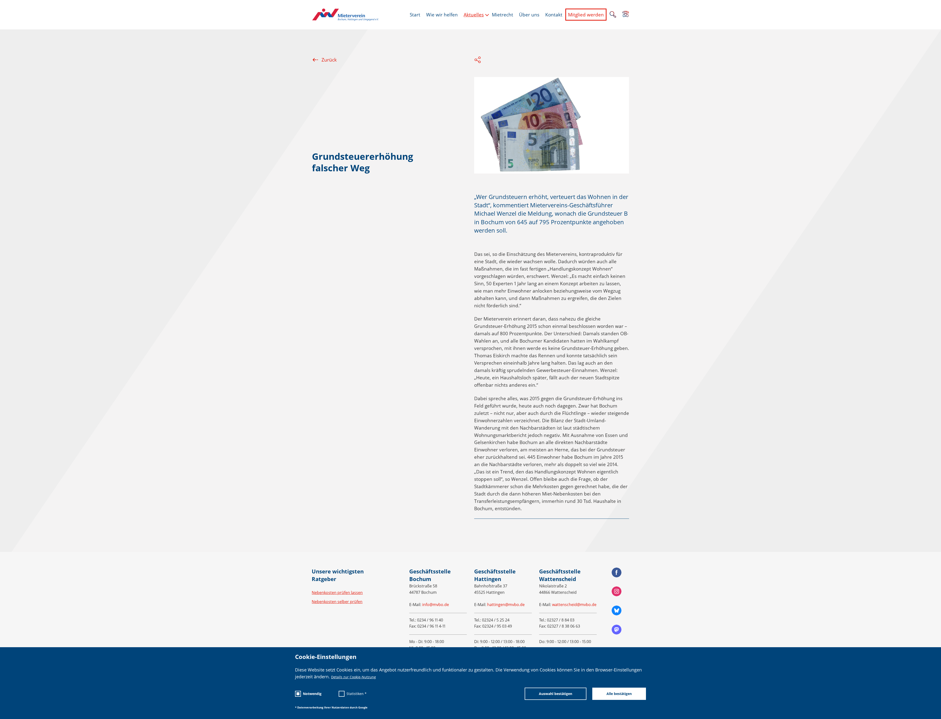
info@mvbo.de (435, 604)
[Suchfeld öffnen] (612, 15)
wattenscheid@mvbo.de (574, 604)
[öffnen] (625, 14)
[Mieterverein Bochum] (345, 15)
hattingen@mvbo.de (506, 604)
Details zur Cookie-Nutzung (353, 677)
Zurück (329, 60)
